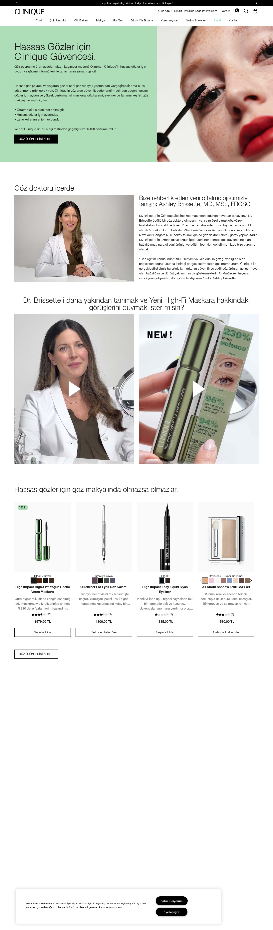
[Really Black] (100, 580)
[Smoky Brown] (94, 580)
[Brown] (51, 580)
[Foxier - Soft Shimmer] (247, 580)
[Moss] (106, 580)
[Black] (45, 580)
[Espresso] (167, 580)
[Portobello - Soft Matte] (241, 580)
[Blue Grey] (112, 580)
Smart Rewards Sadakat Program (195, 10)
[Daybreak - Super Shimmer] (205, 580)
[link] (42, 537)
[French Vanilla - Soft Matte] (235, 580)
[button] (256, 11)
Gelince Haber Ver (104, 632)
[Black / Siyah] (33, 580)
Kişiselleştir (171, 912)
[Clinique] (29, 12)
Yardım (226, 10)
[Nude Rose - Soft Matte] (223, 580)
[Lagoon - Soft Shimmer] (229, 580)
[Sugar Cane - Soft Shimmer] (217, 580)
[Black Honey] (39, 580)
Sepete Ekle (42, 632)
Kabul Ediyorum (172, 901)
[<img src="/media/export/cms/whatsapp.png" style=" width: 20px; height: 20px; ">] (237, 11)
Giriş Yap (164, 10)
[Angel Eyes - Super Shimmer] (211, 580)
